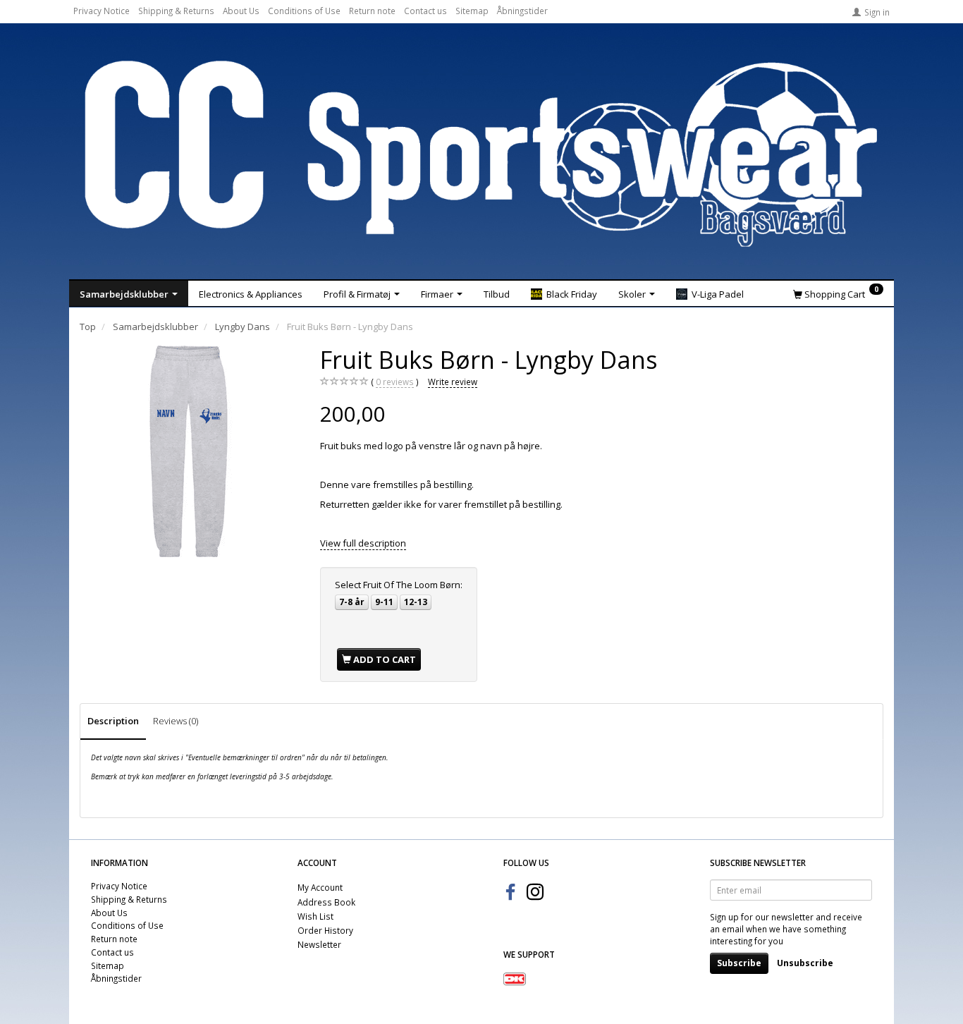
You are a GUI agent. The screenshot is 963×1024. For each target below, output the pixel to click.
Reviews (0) (175, 720)
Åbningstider (522, 10)
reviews (395, 381)
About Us (241, 10)
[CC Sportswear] (481, 153)
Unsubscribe (805, 963)
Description (113, 720)
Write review (452, 381)
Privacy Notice (101, 10)
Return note (372, 10)
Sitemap (472, 10)
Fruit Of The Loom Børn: (398, 584)
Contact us (425, 10)
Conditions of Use (304, 10)
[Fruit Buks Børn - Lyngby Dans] (189, 451)
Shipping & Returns (176, 10)
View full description (363, 543)
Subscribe (739, 963)
